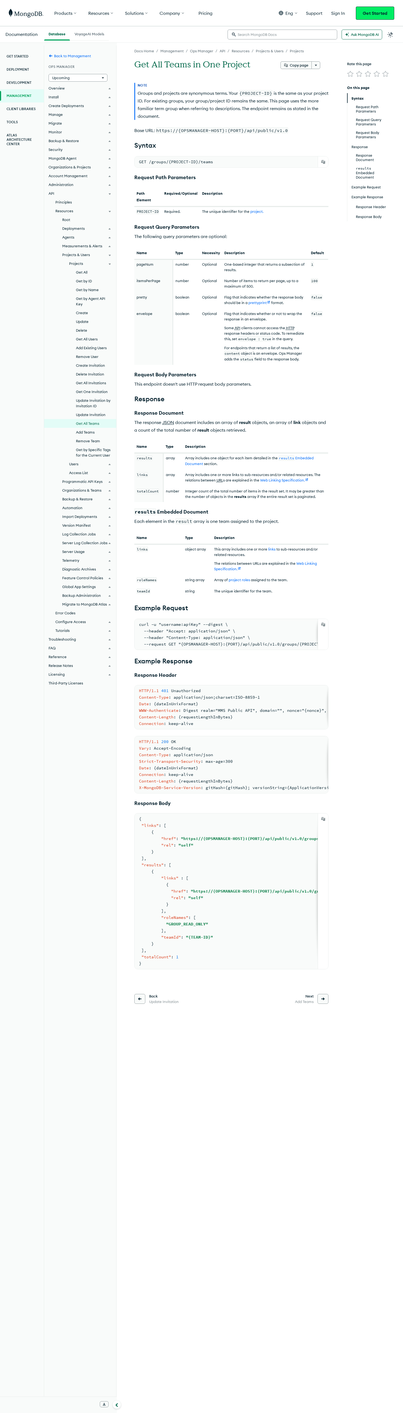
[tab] (57, 33)
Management (172, 51)
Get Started (375, 13)
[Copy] (323, 162)
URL (220, 480)
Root (66, 219)
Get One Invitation (92, 391)
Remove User (87, 356)
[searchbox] (282, 34)
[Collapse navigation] (116, 1404)
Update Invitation (91, 414)
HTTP (290, 328)
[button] (288, 13)
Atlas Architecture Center (19, 139)
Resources (240, 51)
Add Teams (85, 432)
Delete (81, 330)
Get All (81, 272)
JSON (168, 422)
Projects (297, 51)
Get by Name (87, 290)
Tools (12, 122)
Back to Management (72, 56)
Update (82, 321)
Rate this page (359, 64)
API (222, 51)
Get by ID (84, 281)
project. (256, 211)
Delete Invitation (90, 374)
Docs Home (144, 51)
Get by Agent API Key (90, 301)
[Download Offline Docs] (104, 1404)
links (272, 549)
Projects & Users (269, 51)
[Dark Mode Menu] (390, 34)
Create (82, 313)
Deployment (18, 69)
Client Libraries (21, 109)
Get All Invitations (91, 383)
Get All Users (87, 339)
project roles (239, 580)
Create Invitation (90, 365)
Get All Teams (87, 423)
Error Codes (65, 613)
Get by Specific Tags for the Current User (93, 452)
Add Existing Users (91, 348)
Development (19, 83)
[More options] (315, 65)
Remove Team (88, 441)
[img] (350, 74)
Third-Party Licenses (66, 683)
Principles (63, 202)
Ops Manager (201, 51)
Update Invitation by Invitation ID (93, 403)
